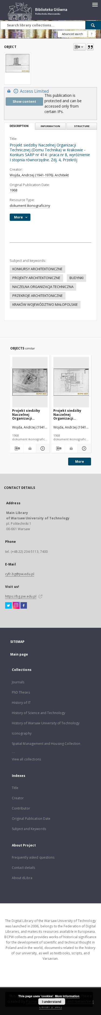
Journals (18, 682)
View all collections (26, 759)
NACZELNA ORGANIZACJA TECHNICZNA (43, 286)
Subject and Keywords (29, 829)
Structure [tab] (81, 126)
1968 (13, 190)
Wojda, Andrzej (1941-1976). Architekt (39, 175)
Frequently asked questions (33, 857)
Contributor (21, 808)
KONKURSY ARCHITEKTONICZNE (37, 269)
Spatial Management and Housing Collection (46, 743)
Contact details (23, 867)
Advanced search (72, 34)
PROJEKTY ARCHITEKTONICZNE (36, 278)
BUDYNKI (76, 278)
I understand (51, 1001)
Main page (19, 654)
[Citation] (90, 46)
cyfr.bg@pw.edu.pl (19, 574)
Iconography (22, 733)
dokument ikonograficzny (30, 205)
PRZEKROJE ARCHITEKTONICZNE (37, 295)
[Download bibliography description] (16, 448)
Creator (18, 798)
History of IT (21, 702)
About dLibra (22, 878)
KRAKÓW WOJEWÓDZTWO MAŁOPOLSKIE (45, 304)
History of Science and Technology (38, 713)
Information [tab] (50, 126)
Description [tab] (19, 126)
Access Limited (34, 91)
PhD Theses (21, 692)
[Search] (93, 25)
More (79, 461)
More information (67, 996)
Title (15, 788)
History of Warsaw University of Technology (46, 723)
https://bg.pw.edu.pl (20, 596)
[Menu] (95, 4)
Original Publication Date (31, 818)
